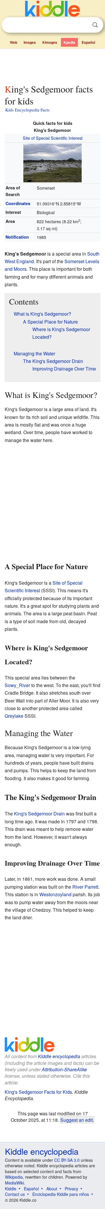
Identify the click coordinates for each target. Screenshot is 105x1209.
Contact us (15, 1194)
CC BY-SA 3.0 (67, 1160)
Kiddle (10, 1188)
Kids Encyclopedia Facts (27, 110)
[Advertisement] (52, 65)
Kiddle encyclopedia (59, 1056)
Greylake (14, 715)
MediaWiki (14, 1183)
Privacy (71, 1188)
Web (13, 42)
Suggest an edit (76, 1120)
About (51, 1188)
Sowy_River (17, 685)
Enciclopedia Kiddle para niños (60, 1194)
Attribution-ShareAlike (64, 1069)
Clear (83, 25)
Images (30, 42)
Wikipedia (14, 1177)
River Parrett (85, 886)
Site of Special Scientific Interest (53, 138)
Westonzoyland (55, 894)
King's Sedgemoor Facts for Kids (38, 1092)
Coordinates (18, 203)
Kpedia (69, 42)
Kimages (49, 42)
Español (88, 42)
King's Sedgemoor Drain (39, 813)
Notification (17, 237)
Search (95, 25)
